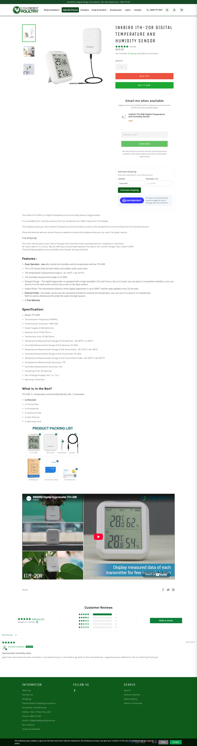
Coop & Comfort (99, 10)
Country (121, 179)
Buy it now (144, 85)
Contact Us (27, 694)
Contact (137, 10)
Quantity (119, 61)
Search (127, 690)
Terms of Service (132, 694)
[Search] (167, 10)
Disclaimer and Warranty (34, 707)
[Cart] (181, 10)
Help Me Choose (70, 10)
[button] (122, 46)
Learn (128, 10)
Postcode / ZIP (152, 179)
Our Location (28, 724)
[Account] (174, 10)
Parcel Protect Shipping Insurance (38, 703)
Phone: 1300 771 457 (31, 716)
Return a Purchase (133, 703)
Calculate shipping (129, 190)
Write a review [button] (166, 620)
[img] (8, 642)
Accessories (116, 10)
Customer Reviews (31, 729)
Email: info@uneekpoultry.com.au (38, 720)
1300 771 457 (156, 10)
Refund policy (130, 699)
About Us (26, 690)
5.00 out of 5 (38, 619)
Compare (84, 10)
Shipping (132, 53)
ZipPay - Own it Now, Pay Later (36, 712)
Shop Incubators (52, 10)
